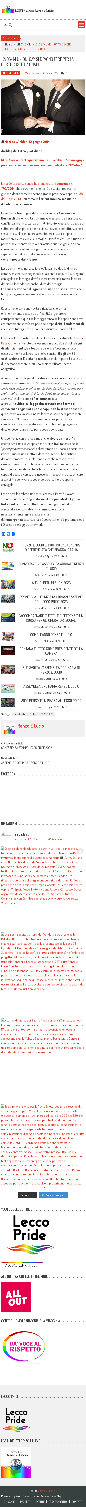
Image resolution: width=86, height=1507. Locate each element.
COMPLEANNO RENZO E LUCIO (51, 634)
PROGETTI (25, 1501)
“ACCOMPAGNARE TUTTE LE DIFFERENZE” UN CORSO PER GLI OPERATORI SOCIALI (51, 618)
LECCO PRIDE (46, 714)
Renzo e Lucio (30, 725)
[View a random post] (6, 25)
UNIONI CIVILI (24, 44)
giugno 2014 (41, 141)
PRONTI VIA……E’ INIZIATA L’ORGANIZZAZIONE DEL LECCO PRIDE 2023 (51, 599)
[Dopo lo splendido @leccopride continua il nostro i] (43, 888)
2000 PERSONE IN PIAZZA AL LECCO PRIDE (51, 700)
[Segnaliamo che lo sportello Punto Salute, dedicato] (43, 1146)
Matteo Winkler (15, 141)
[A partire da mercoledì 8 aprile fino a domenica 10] (43, 1060)
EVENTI (40, 1501)
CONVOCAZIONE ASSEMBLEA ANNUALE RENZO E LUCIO (51, 566)
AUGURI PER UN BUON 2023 (51, 582)
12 (30, 141)
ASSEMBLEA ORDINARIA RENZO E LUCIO (51, 686)
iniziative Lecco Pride (24, 714)
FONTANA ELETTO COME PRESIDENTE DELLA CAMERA (51, 651)
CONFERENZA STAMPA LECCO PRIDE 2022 (26, 748)
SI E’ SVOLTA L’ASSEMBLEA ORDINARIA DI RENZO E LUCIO (51, 669)
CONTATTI (77, 1501)
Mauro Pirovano (33, 73)
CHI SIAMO (9, 1501)
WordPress (23, 1496)
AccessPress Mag (51, 1496)
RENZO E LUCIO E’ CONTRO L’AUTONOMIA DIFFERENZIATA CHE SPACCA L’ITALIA (51, 547)
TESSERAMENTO (58, 1501)
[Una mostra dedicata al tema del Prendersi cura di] (43, 974)
